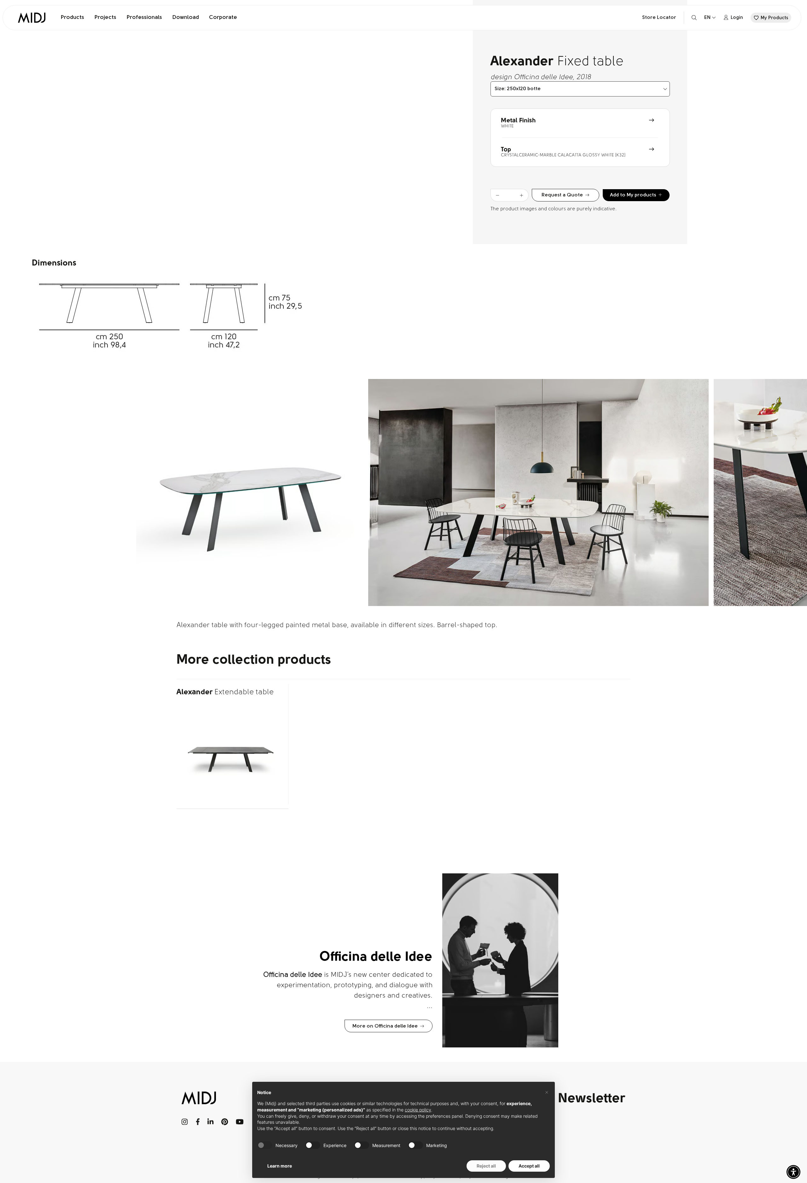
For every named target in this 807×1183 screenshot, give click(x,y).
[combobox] (580, 88)
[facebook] (198, 1121)
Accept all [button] (529, 1165)
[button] (793, 1172)
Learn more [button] (279, 1165)
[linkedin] (210, 1121)
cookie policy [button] (418, 1109)
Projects (105, 17)
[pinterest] (224, 1121)
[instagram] (185, 1121)
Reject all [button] (486, 1165)
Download (185, 17)
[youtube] (240, 1121)
